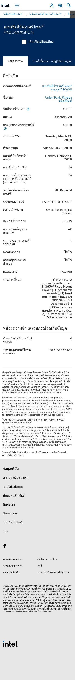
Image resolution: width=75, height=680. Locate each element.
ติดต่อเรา (9, 504)
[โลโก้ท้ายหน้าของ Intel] (10, 643)
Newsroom (10, 513)
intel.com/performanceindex (26, 597)
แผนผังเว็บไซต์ (12, 522)
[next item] (72, 14)
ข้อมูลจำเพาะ (15, 61)
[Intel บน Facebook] (4, 546)
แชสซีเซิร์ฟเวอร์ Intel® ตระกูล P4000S (57, 87)
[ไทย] (60, 5)
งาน (5, 531)
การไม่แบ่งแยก (13, 487)
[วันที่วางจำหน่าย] (28, 109)
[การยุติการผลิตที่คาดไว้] (5, 128)
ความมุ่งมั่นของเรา (15, 478)
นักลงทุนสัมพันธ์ (14, 495)
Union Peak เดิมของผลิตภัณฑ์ (58, 99)
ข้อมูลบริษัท (11, 469)
